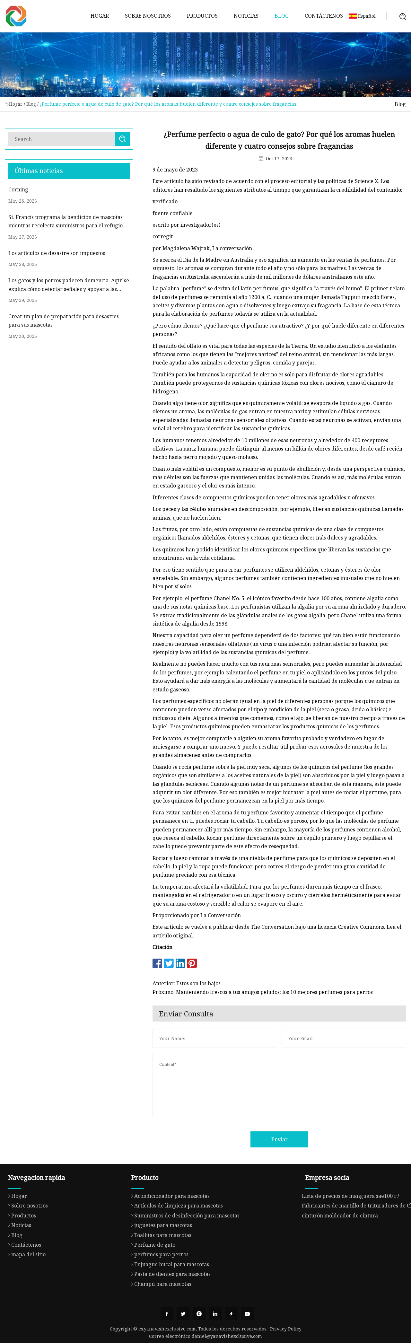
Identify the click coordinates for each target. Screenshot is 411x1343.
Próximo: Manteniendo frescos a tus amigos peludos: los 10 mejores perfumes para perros (263, 992)
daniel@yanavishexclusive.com (227, 1336)
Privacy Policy (286, 1329)
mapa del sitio (28, 1254)
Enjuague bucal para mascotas (171, 1264)
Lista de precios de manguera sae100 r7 (350, 1195)
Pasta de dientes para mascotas (172, 1273)
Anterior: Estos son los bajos (187, 983)
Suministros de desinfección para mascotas (187, 1215)
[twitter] (183, 1313)
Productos (202, 15)
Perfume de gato (154, 1244)
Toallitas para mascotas (162, 1235)
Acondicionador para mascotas (172, 1195)
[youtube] (247, 1313)
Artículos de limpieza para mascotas (178, 1205)
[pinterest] (199, 1313)
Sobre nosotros (148, 15)
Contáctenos (324, 15)
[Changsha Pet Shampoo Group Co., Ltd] (16, 16)
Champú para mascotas (162, 1283)
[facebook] (167, 1313)
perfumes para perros (161, 1254)
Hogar (100, 15)
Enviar (279, 1139)
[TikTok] (231, 1313)
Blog (282, 15)
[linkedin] (215, 1313)
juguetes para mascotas (163, 1225)
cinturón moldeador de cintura (340, 1215)
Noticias (246, 15)
